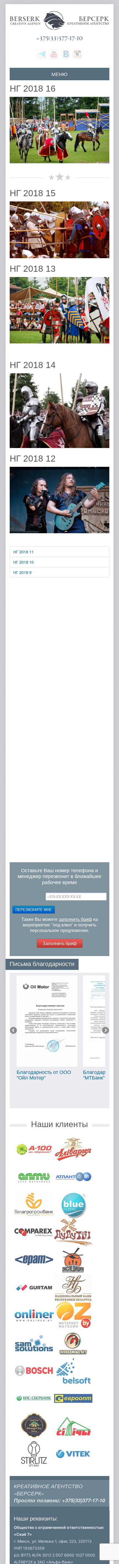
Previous (14, 1031)
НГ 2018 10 (23, 562)
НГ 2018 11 (23, 552)
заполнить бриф (75, 919)
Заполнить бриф (60, 943)
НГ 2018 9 (22, 572)
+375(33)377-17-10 (59, 38)
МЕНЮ (59, 73)
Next (105, 1031)
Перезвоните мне (33, 909)
